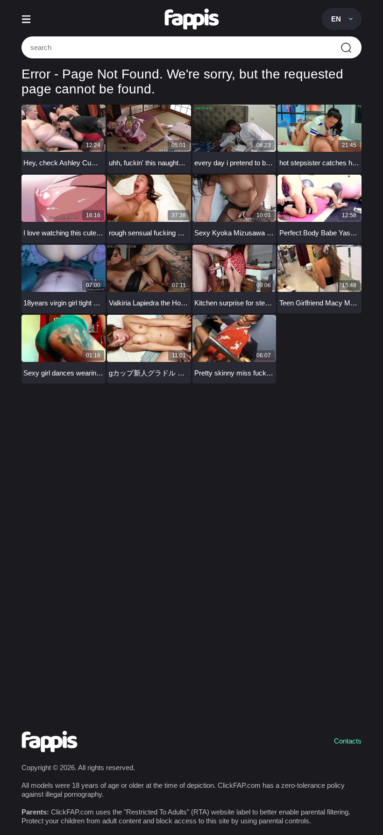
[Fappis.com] (191, 18)
